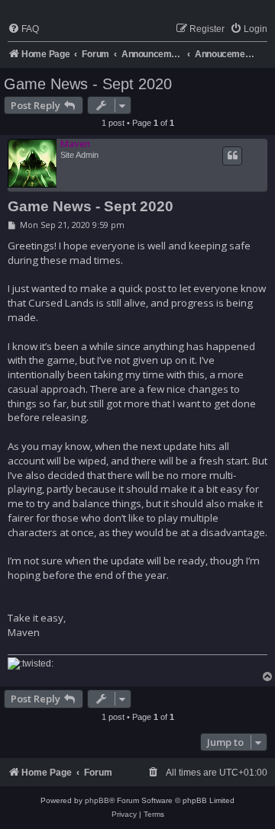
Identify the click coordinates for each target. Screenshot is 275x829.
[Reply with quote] (232, 155)
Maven (75, 143)
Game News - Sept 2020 (88, 84)
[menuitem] (23, 29)
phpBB (97, 800)
